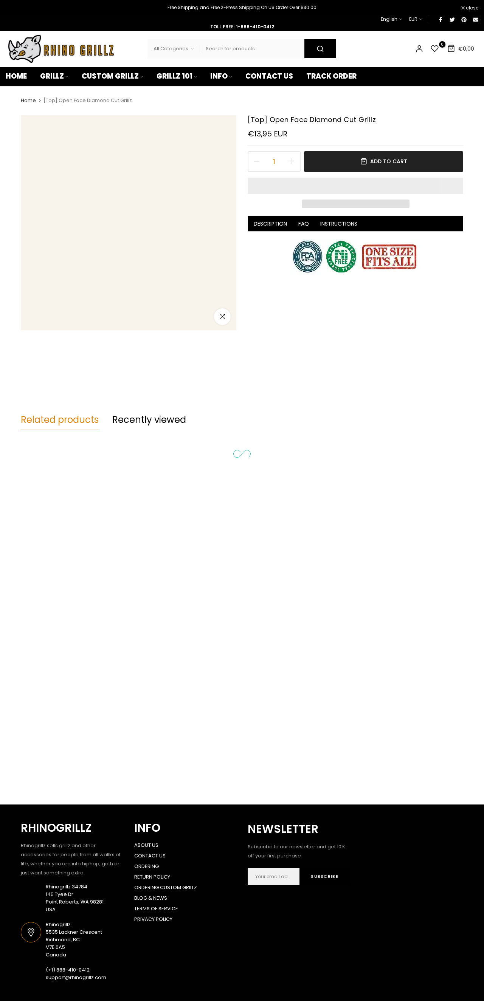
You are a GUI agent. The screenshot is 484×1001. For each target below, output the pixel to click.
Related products (60, 419)
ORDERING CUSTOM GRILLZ (165, 887)
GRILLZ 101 (174, 76)
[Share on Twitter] (452, 19)
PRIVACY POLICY (153, 919)
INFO (219, 76)
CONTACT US (269, 76)
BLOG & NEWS (150, 898)
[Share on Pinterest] (464, 19)
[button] (355, 186)
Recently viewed (149, 419)
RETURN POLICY (152, 876)
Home (28, 100)
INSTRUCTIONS (338, 223)
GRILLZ (52, 76)
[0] (435, 49)
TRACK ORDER (331, 76)
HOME (16, 76)
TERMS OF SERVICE (156, 908)
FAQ (303, 223)
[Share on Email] (475, 19)
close (16, 8)
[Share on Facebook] (440, 19)
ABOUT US (146, 845)
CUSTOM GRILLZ (110, 76)
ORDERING (146, 866)
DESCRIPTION (270, 223)
